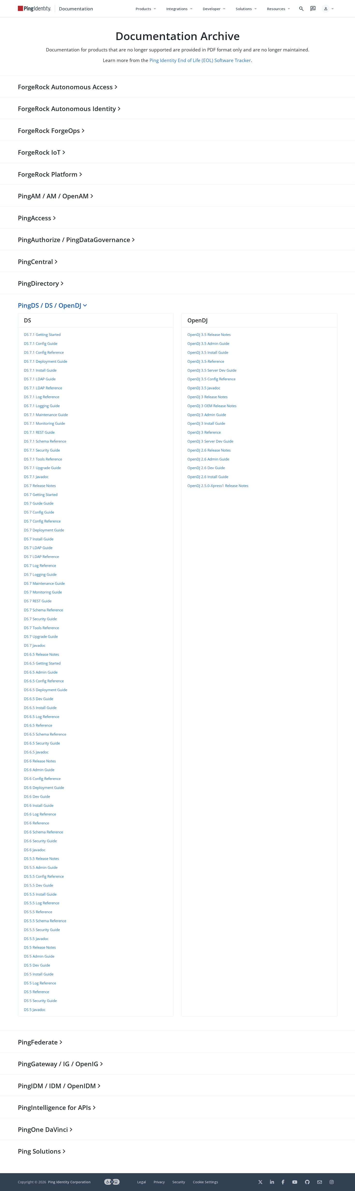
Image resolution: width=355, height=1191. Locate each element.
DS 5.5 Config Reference (44, 876)
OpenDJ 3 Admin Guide (206, 414)
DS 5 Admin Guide (39, 956)
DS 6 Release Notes (40, 761)
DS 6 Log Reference (40, 814)
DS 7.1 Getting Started (42, 334)
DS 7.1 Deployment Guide (45, 361)
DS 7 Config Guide (39, 512)
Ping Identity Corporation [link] (69, 1182)
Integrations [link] (179, 8)
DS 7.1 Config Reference (44, 352)
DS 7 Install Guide (38, 538)
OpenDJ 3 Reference (204, 432)
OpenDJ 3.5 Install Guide (207, 352)
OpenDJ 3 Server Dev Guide (210, 441)
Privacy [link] (159, 1182)
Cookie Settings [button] (205, 1182)
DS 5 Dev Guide (37, 965)
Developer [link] (214, 8)
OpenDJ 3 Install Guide (206, 423)
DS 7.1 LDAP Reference (43, 387)
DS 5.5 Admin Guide (40, 867)
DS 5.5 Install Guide (40, 894)
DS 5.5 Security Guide (42, 929)
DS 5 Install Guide (38, 974)
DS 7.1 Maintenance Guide (46, 414)
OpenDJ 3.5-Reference (205, 361)
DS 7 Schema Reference (43, 609)
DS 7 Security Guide (40, 618)
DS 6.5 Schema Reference (45, 734)
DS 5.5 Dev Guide (38, 885)
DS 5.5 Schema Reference (45, 920)
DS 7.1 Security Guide (42, 450)
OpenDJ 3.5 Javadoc (203, 387)
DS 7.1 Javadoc (36, 476)
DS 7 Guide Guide (38, 503)
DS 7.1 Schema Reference (45, 441)
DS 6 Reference (36, 823)
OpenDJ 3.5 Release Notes (209, 334)
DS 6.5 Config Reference (44, 680)
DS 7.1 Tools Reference (43, 459)
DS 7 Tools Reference (41, 627)
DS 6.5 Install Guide (40, 707)
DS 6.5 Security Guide (42, 743)
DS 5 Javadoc (34, 1009)
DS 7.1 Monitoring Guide (44, 423)
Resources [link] (279, 8)
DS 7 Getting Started (40, 494)
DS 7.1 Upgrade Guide (42, 467)
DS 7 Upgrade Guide (41, 636)
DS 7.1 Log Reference (41, 396)
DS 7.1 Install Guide (40, 370)
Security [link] (178, 1182)
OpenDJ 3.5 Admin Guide (208, 343)
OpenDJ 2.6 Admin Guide (208, 459)
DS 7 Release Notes (40, 485)
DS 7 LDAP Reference (41, 556)
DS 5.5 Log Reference (41, 902)
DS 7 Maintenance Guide (44, 583)
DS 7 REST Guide (37, 601)
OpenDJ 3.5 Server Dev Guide (211, 370)
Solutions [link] (246, 8)
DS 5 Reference (36, 991)
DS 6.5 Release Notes (41, 654)
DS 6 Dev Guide (37, 796)
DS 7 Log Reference (40, 565)
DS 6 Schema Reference (43, 831)
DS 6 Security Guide (40, 840)
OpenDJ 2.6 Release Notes (209, 450)
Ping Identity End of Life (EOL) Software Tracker (200, 60)
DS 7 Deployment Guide (44, 530)
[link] (34, 9)
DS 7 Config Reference (42, 521)
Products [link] (146, 8)
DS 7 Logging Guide (40, 574)
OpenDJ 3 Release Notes (207, 396)
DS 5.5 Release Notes (41, 858)
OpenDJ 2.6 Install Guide (207, 476)
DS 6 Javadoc (34, 849)
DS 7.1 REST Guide (39, 432)
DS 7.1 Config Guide (40, 343)
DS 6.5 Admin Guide (40, 672)
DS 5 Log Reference (40, 983)
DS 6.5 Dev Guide (38, 698)
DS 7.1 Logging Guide (42, 405)
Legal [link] (141, 1182)
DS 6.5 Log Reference (41, 716)
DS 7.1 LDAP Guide (40, 378)
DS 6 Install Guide (38, 805)
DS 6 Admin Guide (39, 769)
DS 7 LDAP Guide (38, 547)
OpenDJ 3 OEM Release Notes (211, 405)
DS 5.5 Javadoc (36, 938)
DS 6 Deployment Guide (44, 787)
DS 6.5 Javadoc (36, 752)
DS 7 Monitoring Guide (43, 592)
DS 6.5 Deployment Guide (45, 689)
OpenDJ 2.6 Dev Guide (206, 467)
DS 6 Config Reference (42, 778)
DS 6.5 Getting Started (42, 663)
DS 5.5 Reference (38, 911)
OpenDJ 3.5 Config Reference (211, 378)
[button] (328, 9)
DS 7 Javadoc (34, 645)
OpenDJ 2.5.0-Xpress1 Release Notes (217, 485)
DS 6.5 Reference (38, 725)
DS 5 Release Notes (40, 947)
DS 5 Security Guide (40, 1000)
